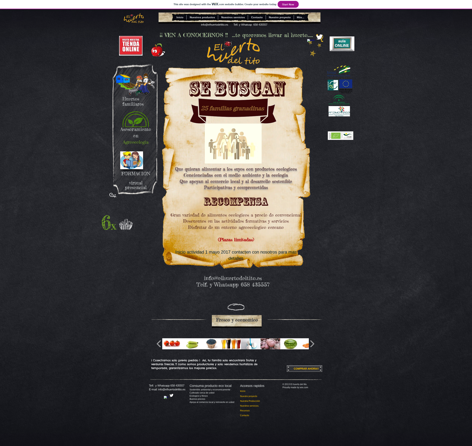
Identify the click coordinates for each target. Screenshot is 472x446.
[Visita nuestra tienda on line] (131, 45)
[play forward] (312, 343)
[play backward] (159, 343)
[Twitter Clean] (319, 37)
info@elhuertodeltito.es (214, 24)
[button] (172, 343)
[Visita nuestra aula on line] (342, 43)
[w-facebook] (311, 43)
